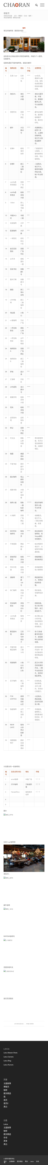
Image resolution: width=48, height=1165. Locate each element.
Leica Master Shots (10, 1052)
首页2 (6, 1103)
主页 (15, 16)
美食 (5, 1140)
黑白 (5, 1106)
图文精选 (7, 1093)
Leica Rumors (8, 1065)
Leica (6, 1124)
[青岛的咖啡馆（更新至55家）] (24, 44)
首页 (5, 1100)
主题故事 (7, 1083)
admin (31, 1024)
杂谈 (25, 16)
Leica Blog (7, 1060)
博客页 (6, 13)
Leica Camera (8, 1057)
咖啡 (30, 16)
